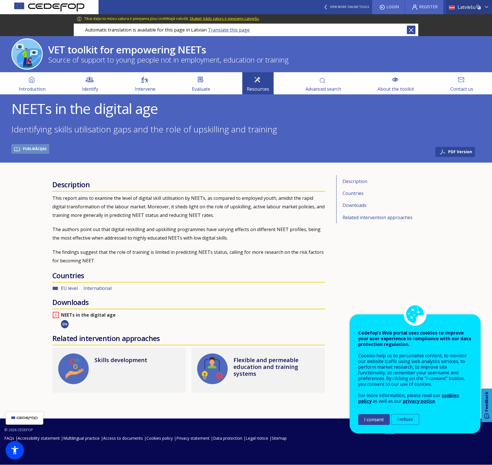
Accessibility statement (39, 438)
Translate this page (229, 30)
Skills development (121, 360)
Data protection (227, 438)
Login (392, 6)
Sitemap (279, 438)
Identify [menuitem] (90, 89)
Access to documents (123, 438)
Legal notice (257, 438)
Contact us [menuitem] (461, 89)
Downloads (354, 205)
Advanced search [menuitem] (323, 89)
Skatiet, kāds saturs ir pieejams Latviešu (224, 18)
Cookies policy (159, 438)
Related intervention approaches (378, 217)
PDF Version (460, 151)
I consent (374, 419)
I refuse (405, 419)
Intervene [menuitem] (145, 89)
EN (64, 324)
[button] (15, 450)
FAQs (9, 438)
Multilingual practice (81, 438)
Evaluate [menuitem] (201, 89)
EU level (69, 288)
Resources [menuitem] (258, 89)
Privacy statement (193, 438)
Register (428, 6)
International (97, 288)
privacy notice (419, 401)
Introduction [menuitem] (32, 89)
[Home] (49, 7)
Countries (353, 193)
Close (411, 30)
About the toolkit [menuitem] (396, 89)
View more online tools (349, 7)
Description (355, 181)
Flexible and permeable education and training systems (265, 366)
